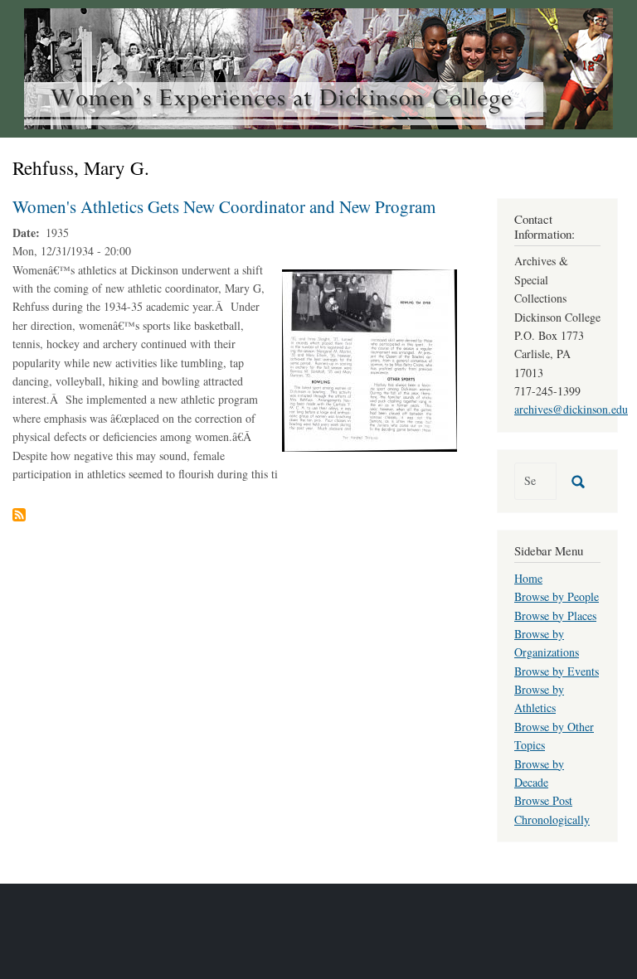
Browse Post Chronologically (552, 809)
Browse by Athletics (539, 698)
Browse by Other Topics (554, 736)
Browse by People (556, 596)
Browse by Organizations (546, 643)
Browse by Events (556, 671)
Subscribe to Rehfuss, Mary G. (19, 514)
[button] (369, 358)
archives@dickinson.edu (571, 409)
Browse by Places (555, 615)
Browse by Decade (539, 773)
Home (528, 578)
